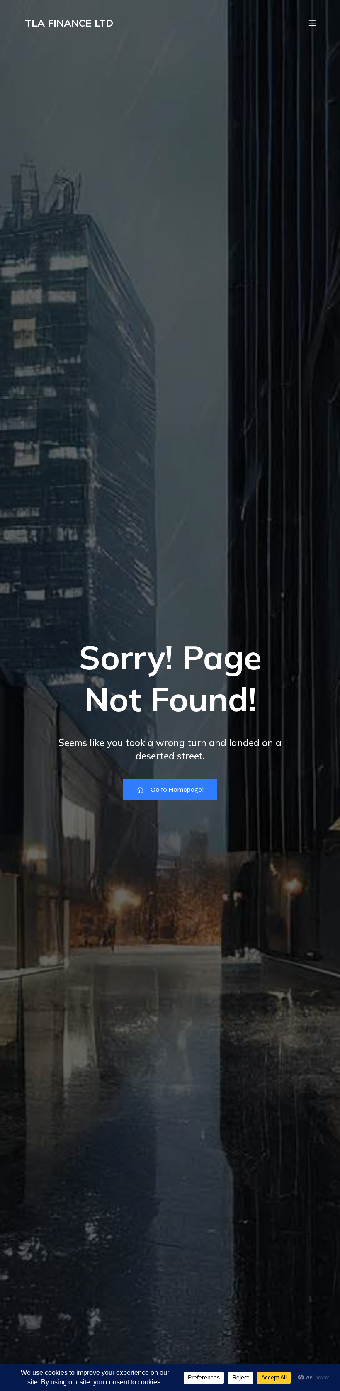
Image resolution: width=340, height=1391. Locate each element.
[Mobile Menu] (312, 23)
